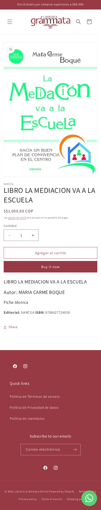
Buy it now (50, 266)
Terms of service (51, 499)
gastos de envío (17, 217)
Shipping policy (77, 499)
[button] (9, 21)
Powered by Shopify (61, 491)
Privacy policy (28, 499)
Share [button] (13, 327)
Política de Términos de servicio (35, 396)
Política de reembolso (27, 418)
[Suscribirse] (75, 449)
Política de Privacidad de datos (34, 407)
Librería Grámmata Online (32, 491)
